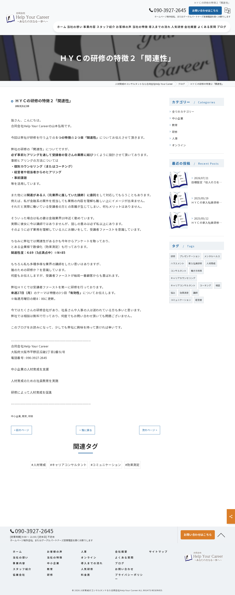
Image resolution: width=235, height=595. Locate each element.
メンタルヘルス (212, 256)
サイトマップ (158, 551)
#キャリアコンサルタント (68, 464)
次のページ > (149, 430)
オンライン (179, 145)
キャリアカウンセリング (183, 278)
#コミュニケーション (106, 464)
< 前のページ (21, 430)
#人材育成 (38, 464)
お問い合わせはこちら (205, 10)
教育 (24, 416)
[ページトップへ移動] (221, 534)
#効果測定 (132, 464)
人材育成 (211, 263)
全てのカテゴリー (183, 111)
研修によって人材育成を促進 (31, 392)
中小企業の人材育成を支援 (30, 369)
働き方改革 (196, 270)
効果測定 (184, 292)
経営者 (198, 299)
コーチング (205, 285)
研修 (30, 416)
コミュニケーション (181, 299)
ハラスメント (177, 263)
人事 (175, 138)
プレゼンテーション (190, 256)
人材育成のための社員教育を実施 (34, 380)
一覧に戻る (85, 430)
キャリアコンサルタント (183, 285)
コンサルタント (178, 270)
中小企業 (16, 416)
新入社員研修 (195, 263)
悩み (173, 292)
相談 (218, 285)
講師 (195, 292)
